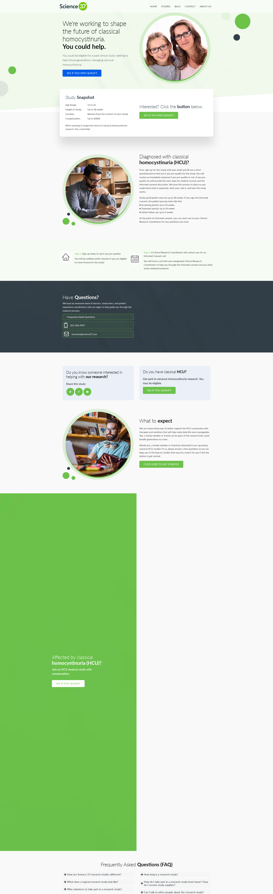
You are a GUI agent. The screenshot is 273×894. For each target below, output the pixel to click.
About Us (205, 6)
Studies (165, 6)
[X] (70, 392)
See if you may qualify (82, 73)
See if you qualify (159, 390)
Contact (190, 6)
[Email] (87, 392)
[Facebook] (79, 392)
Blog (178, 6)
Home (153, 6)
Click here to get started (161, 464)
